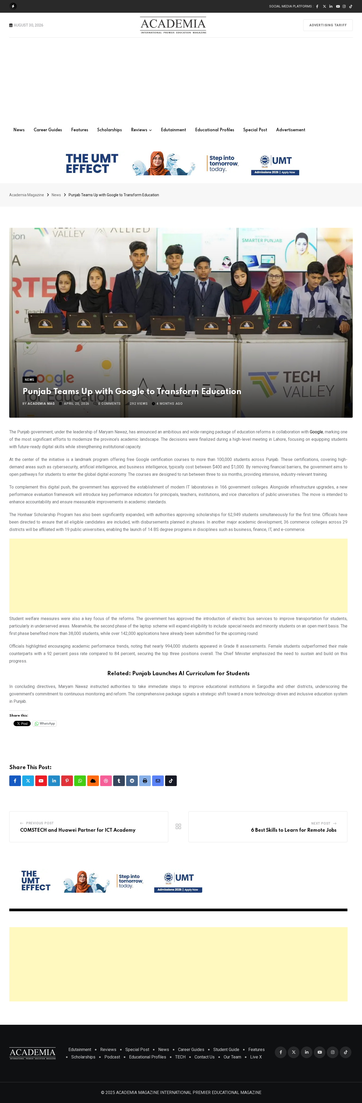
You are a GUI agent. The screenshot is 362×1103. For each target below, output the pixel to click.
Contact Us (205, 1057)
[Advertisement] (181, 77)
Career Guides (48, 130)
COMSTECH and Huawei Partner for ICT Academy (77, 830)
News (19, 130)
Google (316, 431)
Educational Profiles (214, 130)
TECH (180, 1057)
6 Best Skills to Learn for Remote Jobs (294, 830)
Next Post (320, 823)
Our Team (232, 1057)
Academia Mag (41, 404)
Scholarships (109, 130)
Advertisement (290, 130)
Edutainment (173, 130)
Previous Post (40, 823)
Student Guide (226, 1049)
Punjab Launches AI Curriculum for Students (191, 674)
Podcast (112, 1057)
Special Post (255, 130)
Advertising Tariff (328, 25)
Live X (256, 1057)
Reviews (139, 130)
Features (79, 130)
